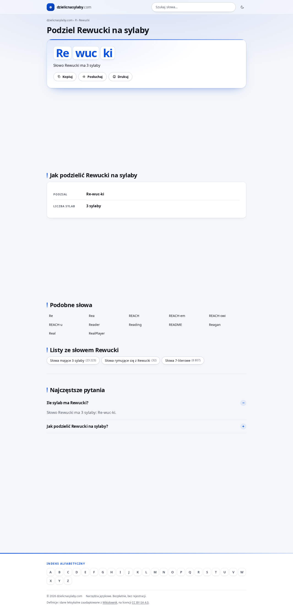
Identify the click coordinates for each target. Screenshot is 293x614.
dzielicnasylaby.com (60, 20)
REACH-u (55, 324)
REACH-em (177, 316)
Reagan (215, 324)
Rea (92, 316)
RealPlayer (97, 333)
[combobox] (194, 7)
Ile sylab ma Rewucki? (67, 402)
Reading (135, 324)
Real (52, 333)
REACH (134, 316)
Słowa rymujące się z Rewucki (131, 360)
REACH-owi (217, 316)
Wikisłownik (110, 602)
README (175, 324)
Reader (94, 324)
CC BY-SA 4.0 (140, 602)
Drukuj (123, 76)
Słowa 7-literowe (183, 360)
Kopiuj (67, 76)
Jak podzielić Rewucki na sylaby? (77, 426)
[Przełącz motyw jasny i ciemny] (242, 7)
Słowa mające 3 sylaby (73, 360)
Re (51, 316)
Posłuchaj (95, 76)
